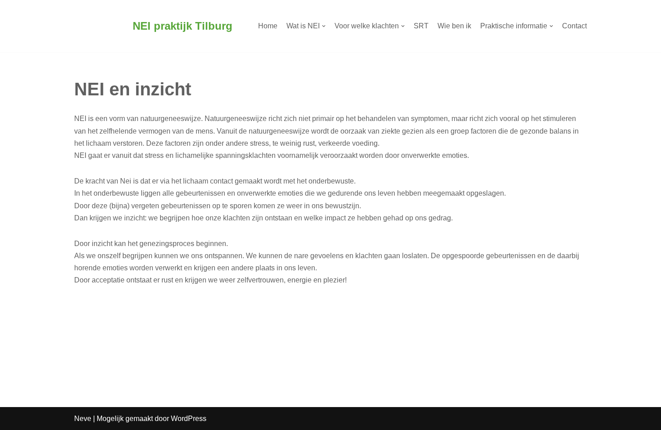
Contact (574, 26)
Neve (82, 418)
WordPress (188, 418)
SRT (421, 26)
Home (267, 26)
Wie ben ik (454, 26)
